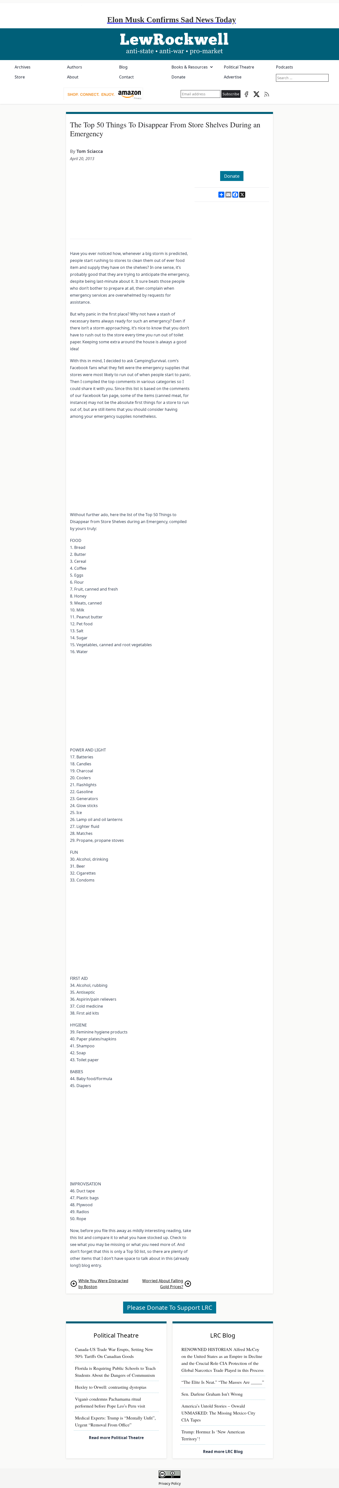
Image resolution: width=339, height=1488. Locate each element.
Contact (126, 77)
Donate (178, 77)
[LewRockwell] (169, 44)
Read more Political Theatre (116, 1437)
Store (20, 77)
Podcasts (284, 67)
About (72, 77)
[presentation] (103, 94)
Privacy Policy (170, 1483)
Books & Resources (189, 67)
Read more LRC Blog (223, 1451)
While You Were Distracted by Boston (103, 1283)
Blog (123, 67)
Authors (74, 67)
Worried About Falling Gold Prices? (162, 1283)
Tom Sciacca (89, 151)
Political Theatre (239, 67)
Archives (23, 67)
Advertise (232, 77)
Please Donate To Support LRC (169, 1307)
